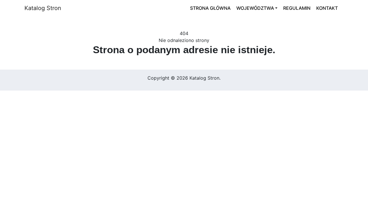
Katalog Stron (42, 8)
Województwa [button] (255, 8)
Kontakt (327, 8)
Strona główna (210, 8)
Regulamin (296, 8)
